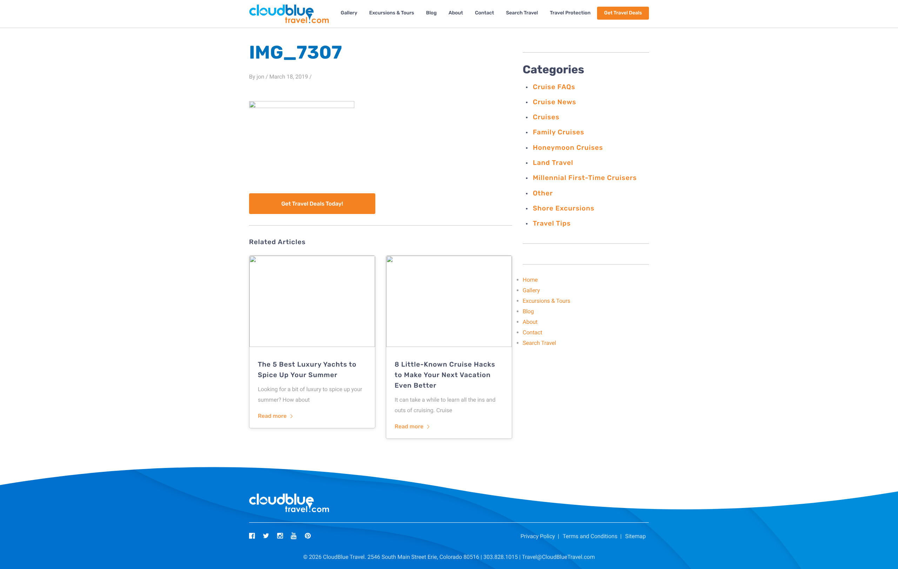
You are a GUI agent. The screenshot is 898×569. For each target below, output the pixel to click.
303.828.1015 (500, 557)
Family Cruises (558, 132)
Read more (272, 416)
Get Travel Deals (623, 13)
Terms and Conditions (590, 536)
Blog (431, 13)
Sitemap (635, 536)
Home (530, 279)
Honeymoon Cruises (568, 147)
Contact (484, 13)
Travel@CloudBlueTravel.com (558, 557)
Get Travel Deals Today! (312, 203)
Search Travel (522, 13)
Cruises (546, 117)
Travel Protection (570, 13)
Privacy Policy (538, 536)
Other (543, 193)
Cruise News (554, 102)
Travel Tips (552, 223)
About (456, 13)
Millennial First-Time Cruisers (585, 178)
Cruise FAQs (554, 87)
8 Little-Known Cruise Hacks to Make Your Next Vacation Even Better (445, 374)
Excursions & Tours (391, 13)
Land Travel (553, 163)
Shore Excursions (564, 208)
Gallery (349, 13)
